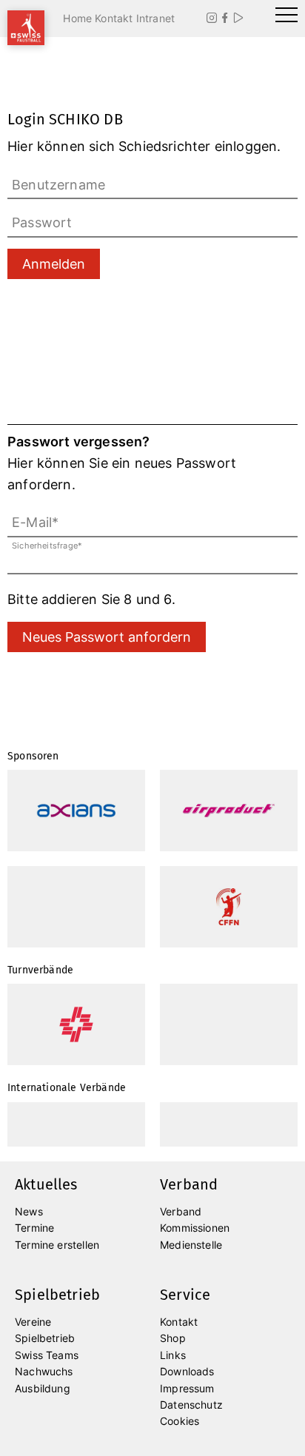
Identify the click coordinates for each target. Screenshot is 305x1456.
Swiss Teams (46, 1355)
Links (173, 1355)
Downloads (187, 1371)
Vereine (33, 1321)
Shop (173, 1338)
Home (77, 18)
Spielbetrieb (45, 1338)
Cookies (179, 1421)
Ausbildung (42, 1388)
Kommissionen (194, 1227)
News (29, 1211)
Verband (180, 1211)
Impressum (187, 1388)
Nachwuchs (44, 1371)
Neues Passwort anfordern (106, 637)
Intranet (155, 18)
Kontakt (114, 18)
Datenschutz (191, 1404)
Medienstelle (191, 1244)
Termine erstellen (57, 1244)
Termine (34, 1227)
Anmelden (53, 264)
